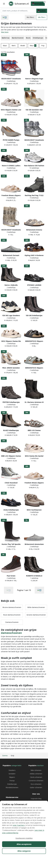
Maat (5, 46)
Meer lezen (5, 32)
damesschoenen (11, 632)
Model (22, 46)
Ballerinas (6, 38)
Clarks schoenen (36, 777)
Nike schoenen (36, 770)
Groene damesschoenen (36, 615)
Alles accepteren (24, 844)
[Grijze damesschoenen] (39, 590)
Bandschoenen (18, 38)
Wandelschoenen (12, 787)
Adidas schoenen (36, 774)
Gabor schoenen (36, 787)
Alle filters (41, 17)
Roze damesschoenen (12, 615)
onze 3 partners (19, 825)
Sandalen (12, 774)
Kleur (33, 46)
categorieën (16, 765)
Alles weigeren (24, 851)
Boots (28, 38)
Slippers (12, 777)
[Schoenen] (5, 17)
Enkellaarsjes (38, 38)
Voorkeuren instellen (24, 838)
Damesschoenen (12, 622)
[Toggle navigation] (4, 3)
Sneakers (12, 770)
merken (40, 765)
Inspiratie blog (36, 799)
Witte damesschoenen (36, 607)
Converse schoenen (36, 781)
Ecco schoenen (36, 784)
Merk (13, 46)
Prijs (42, 46)
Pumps (12, 781)
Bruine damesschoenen (12, 607)
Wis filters (30, 17)
